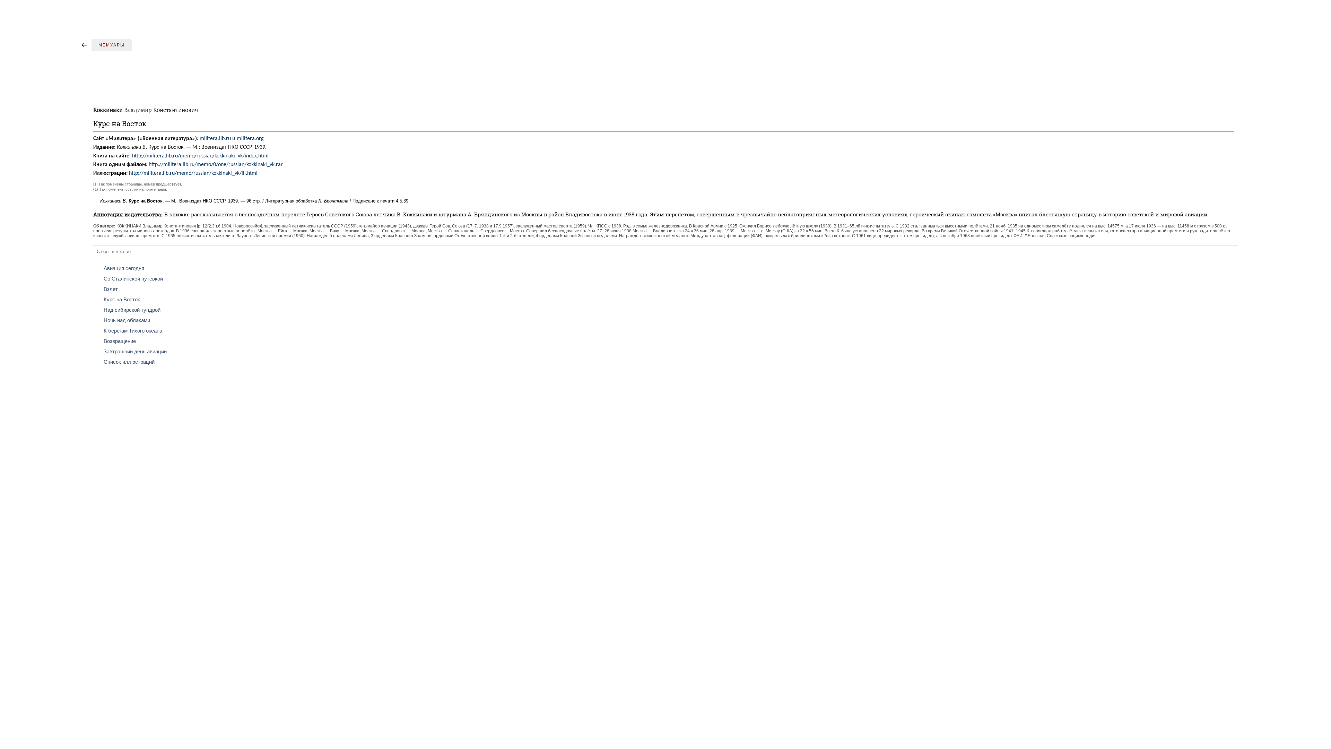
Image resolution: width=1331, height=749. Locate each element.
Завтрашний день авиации (135, 351)
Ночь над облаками (127, 320)
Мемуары (111, 45)
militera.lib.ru (215, 138)
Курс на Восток (122, 299)
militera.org (250, 138)
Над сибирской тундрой (132, 310)
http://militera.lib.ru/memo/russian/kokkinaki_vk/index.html (200, 156)
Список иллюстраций (129, 362)
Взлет (111, 289)
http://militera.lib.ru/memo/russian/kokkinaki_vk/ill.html (193, 173)
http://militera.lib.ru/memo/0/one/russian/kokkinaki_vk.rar (216, 164)
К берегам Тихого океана (133, 331)
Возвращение (120, 341)
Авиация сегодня (124, 268)
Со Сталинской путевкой (133, 279)
